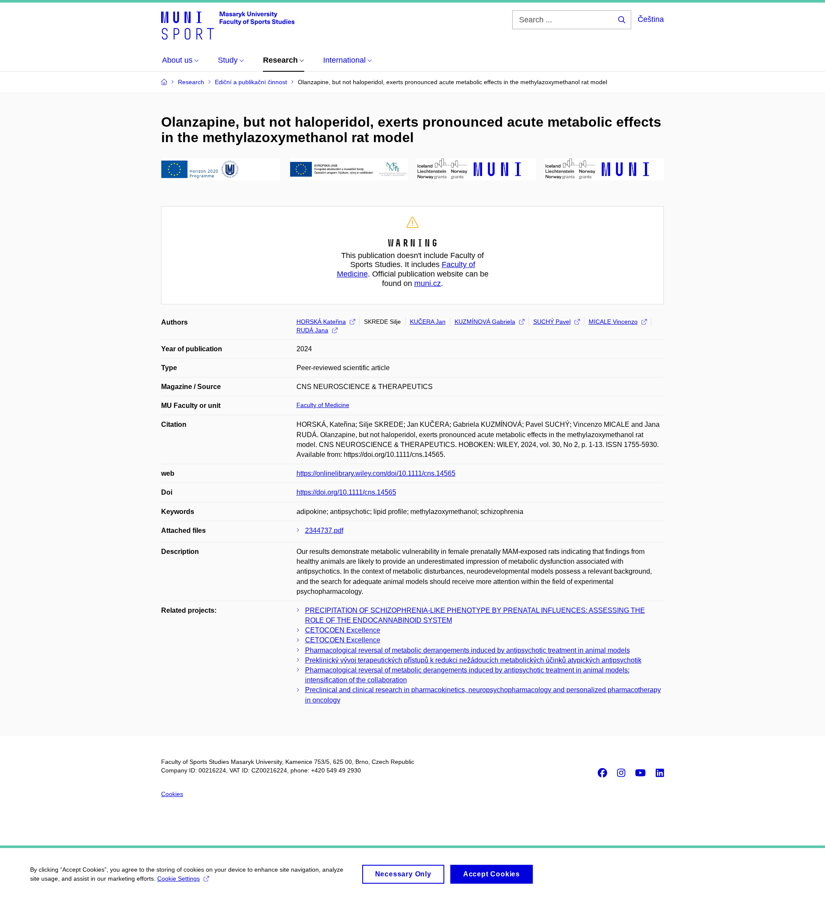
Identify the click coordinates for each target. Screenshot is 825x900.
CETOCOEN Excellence (342, 630)
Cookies (172, 794)
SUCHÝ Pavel (552, 321)
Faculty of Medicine (322, 404)
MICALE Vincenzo (613, 321)
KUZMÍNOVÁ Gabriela (485, 321)
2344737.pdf (324, 530)
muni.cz (427, 283)
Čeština (651, 19)
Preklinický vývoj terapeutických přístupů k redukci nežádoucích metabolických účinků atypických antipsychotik (473, 660)
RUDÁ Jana (312, 330)
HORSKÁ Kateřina (321, 321)
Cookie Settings (178, 878)
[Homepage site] (227, 25)
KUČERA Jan (428, 321)
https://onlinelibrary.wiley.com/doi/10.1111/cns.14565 (375, 473)
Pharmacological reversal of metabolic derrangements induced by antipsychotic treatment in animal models (467, 650)
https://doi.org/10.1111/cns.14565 (346, 492)
